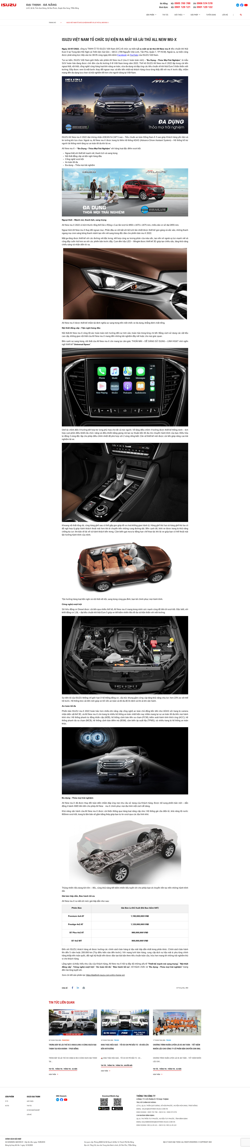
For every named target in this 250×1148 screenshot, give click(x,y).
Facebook (122, 55)
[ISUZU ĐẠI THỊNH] (8, 5)
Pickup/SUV (65, 1040)
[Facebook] (241, 4)
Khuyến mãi (128, 1065)
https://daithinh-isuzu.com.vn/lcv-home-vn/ (105, 975)
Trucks (116, 1040)
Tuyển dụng (211, 15)
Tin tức (165, 15)
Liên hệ (225, 15)
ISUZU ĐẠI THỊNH (33, 1096)
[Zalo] (237, 4)
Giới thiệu (30, 1101)
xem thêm (52, 1074)
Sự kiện (74, 1069)
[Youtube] (246, 4)
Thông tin (58, 1069)
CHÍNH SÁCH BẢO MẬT (13, 1139)
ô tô (6, 1101)
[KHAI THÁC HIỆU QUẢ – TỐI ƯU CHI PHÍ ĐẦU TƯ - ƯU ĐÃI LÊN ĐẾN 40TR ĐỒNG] (125, 1022)
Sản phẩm (9, 1096)
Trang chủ (52, 22)
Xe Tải (7, 1106)
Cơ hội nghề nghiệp (33, 1110)
